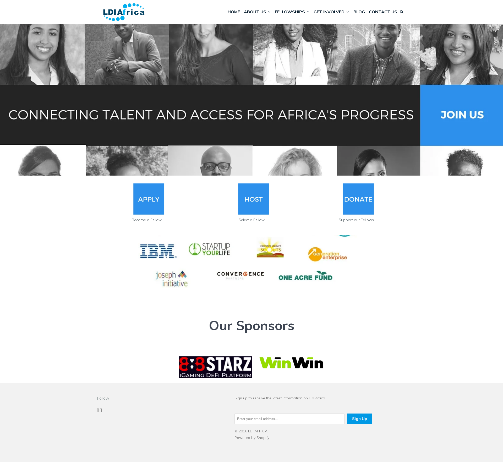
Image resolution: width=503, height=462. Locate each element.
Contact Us (383, 11)
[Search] (402, 12)
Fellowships (291, 11)
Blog (359, 11)
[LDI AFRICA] (124, 12)
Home (234, 11)
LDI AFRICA (257, 431)
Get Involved (330, 11)
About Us (256, 11)
